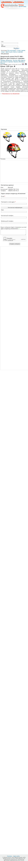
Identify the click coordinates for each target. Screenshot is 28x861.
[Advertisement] (14, 25)
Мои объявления (18, 1)
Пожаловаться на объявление (10, 93)
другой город (22, 6)
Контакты (9, 856)
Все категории (12, 50)
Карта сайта (16, 856)
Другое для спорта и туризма (14, 52)
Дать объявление (7, 1)
